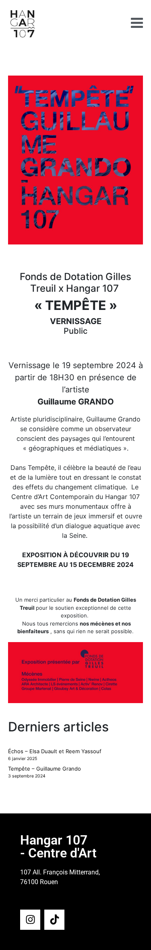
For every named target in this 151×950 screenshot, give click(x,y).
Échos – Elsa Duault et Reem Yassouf (54, 751)
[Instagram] (30, 920)
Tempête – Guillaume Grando (44, 768)
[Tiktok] (54, 920)
